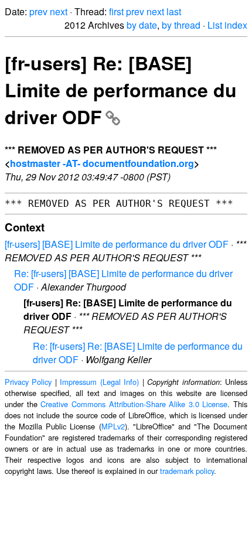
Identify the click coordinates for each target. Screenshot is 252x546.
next (58, 11)
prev (38, 11)
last (173, 11)
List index (227, 25)
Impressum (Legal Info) (99, 381)
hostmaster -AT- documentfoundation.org (102, 163)
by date (142, 25)
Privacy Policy (28, 381)
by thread (181, 25)
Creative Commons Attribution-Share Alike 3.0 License (133, 403)
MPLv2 (113, 426)
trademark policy (187, 470)
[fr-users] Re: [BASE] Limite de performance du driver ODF (121, 89)
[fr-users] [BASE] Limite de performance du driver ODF (117, 244)
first (116, 11)
